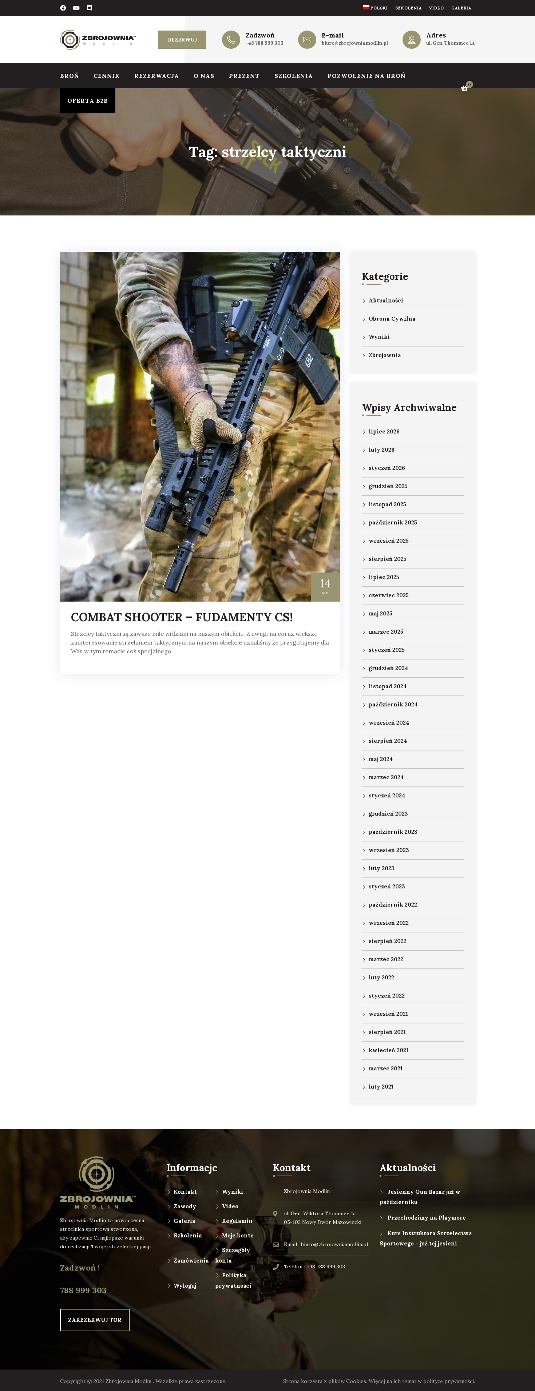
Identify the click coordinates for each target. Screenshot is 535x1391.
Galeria (461, 8)
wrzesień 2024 (389, 722)
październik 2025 (393, 522)
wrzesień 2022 (389, 922)
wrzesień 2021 (388, 1013)
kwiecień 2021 (388, 1050)
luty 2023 (382, 868)
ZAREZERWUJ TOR (95, 1319)
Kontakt (185, 1191)
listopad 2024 (388, 686)
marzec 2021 (386, 1068)
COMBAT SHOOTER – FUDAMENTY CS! (182, 617)
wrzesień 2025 (389, 540)
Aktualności (386, 300)
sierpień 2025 (388, 558)
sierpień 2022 (388, 941)
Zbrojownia (385, 355)
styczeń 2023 (387, 886)
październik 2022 (393, 904)
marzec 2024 (386, 777)
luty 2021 (381, 1086)
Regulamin (237, 1220)
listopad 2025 (387, 504)
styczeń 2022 (387, 995)
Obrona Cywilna (392, 318)
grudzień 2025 (388, 486)
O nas (204, 75)
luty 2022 (381, 977)
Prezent (244, 75)
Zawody (185, 1206)
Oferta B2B (87, 100)
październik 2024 (393, 704)
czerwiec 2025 (389, 595)
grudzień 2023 (388, 813)
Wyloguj (185, 1285)
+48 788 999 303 (265, 43)
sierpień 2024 (388, 740)
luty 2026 (382, 449)
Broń (69, 75)
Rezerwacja (156, 75)
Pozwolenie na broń (366, 75)
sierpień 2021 (387, 1032)
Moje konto (238, 1235)
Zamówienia (191, 1260)
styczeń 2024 (387, 795)
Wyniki (379, 336)
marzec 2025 (386, 631)
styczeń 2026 (387, 467)
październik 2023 (393, 831)
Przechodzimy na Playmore (427, 1217)
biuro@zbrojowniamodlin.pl (355, 43)
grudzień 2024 (388, 668)
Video (436, 8)
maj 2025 (380, 613)
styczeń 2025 (387, 649)
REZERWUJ (182, 39)
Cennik (107, 75)
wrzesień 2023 (389, 850)
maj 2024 (381, 759)
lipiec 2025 (384, 577)
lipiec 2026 (384, 431)
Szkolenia (408, 8)
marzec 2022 (386, 959)
